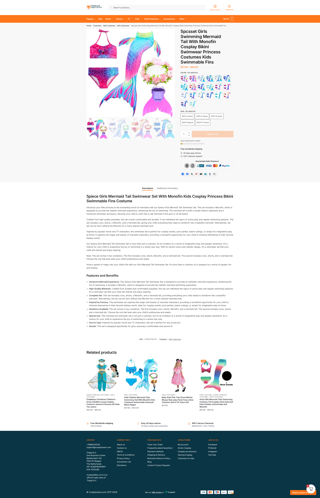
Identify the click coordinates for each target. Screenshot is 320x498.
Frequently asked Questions (159, 448)
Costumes (97, 26)
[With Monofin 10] (193, 78)
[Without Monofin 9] (193, 104)
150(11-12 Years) (203, 122)
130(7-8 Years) (216, 116)
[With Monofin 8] (201, 87)
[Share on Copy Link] (214, 174)
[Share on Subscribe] (205, 174)
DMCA (120, 451)
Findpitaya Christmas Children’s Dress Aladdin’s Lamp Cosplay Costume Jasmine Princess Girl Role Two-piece (103, 403)
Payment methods (155, 451)
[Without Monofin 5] (210, 95)
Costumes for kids (186, 458)
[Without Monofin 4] (201, 95)
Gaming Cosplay (185, 455)
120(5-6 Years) (202, 116)
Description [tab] (147, 188)
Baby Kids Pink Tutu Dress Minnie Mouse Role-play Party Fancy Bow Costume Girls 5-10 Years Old (177, 399)
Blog (149, 462)
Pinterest (212, 448)
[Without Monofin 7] (227, 95)
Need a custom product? (303, 492)
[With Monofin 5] (227, 78)
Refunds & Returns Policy (158, 458)
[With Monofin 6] (184, 87)
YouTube (212, 455)
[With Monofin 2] (201, 78)
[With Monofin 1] (184, 78)
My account (183, 444)
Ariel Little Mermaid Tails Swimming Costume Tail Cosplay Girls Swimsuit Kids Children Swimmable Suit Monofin (216, 403)
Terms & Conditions (126, 455)
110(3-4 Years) (187, 116)
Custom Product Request (158, 465)
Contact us (122, 448)
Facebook (212, 444)
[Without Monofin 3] (193, 95)
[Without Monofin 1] (218, 87)
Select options (103, 415)
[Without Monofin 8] (184, 104)
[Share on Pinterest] (196, 174)
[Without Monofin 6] (218, 95)
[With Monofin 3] (210, 78)
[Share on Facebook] (187, 174)
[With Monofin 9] (210, 87)
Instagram (212, 451)
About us (121, 444)
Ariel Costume (206, 395)
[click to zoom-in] (131, 73)
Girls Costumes (123, 26)
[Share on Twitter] (192, 174)
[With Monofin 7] (193, 87)
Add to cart (212, 134)
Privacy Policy (123, 458)
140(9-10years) (187, 122)
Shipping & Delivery (156, 455)
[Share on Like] (183, 174)
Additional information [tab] (167, 188)
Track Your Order (155, 444)
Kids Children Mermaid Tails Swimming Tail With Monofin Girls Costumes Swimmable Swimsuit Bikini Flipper (139, 401)
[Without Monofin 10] (227, 87)
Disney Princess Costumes (98, 395)
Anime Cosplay (184, 448)
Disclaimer (121, 465)
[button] (170, 73)
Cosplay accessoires (187, 451)
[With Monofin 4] (218, 78)
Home (89, 26)
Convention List (124, 462)
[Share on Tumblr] (210, 174)
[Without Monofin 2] (184, 95)
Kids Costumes (109, 26)
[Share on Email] (201, 174)
